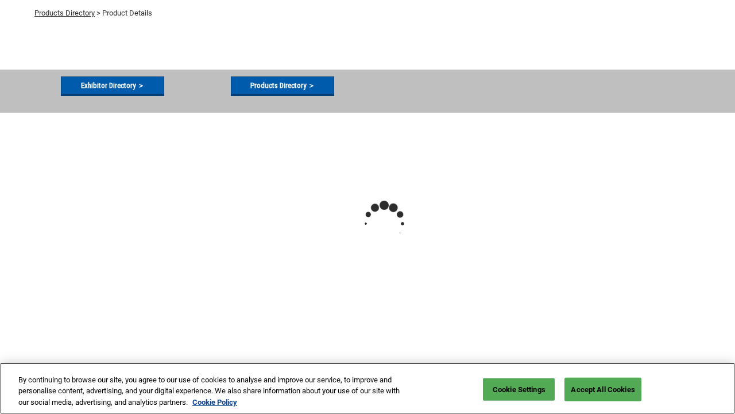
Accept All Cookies (603, 389)
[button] (112, 85)
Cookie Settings (519, 389)
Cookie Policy (214, 402)
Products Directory (64, 13)
